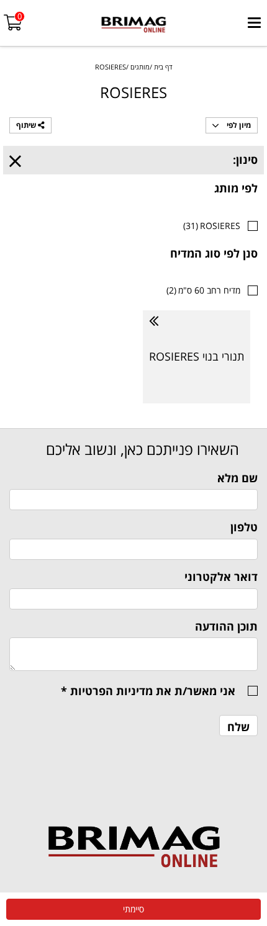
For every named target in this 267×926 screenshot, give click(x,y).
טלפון (244, 526)
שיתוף (27, 125)
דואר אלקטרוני (221, 576)
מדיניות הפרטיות (111, 690)
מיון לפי (238, 125)
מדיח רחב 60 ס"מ (203, 290)
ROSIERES (211, 226)
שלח (238, 726)
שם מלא (237, 477)
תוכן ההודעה (226, 626)
